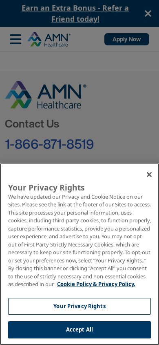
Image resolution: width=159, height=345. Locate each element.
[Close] (149, 175)
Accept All (79, 329)
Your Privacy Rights (79, 306)
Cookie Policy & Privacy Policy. (96, 284)
